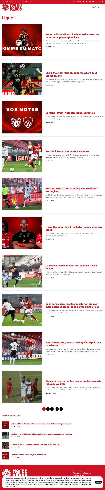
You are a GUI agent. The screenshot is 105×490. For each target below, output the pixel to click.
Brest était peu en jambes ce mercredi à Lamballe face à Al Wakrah (73, 382)
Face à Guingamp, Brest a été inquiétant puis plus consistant (74, 344)
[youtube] (93, 1)
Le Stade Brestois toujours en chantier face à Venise (71, 267)
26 (57, 409)
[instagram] (90, 1)
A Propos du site (78, 475)
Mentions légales (79, 471)
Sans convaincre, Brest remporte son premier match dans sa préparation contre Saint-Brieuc (72, 305)
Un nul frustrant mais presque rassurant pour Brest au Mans (71, 74)
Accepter (98, 482)
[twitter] (87, 1)
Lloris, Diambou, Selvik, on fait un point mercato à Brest (74, 228)
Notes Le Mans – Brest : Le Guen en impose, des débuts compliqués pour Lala (72, 36)
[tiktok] (99, 1)
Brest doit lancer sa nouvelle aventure (67, 151)
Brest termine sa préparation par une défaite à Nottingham (72, 190)
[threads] (102, 1)
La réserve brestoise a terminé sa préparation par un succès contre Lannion (41, 434)
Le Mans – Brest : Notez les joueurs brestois (70, 112)
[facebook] (83, 1)
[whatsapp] (96, 1)
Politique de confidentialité (82, 473)
